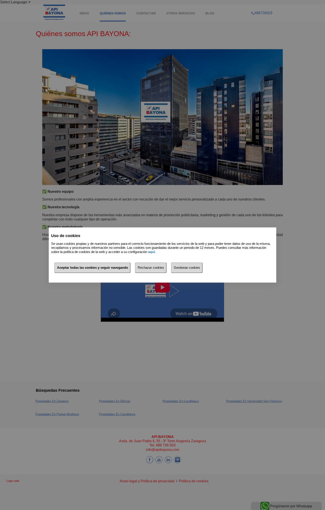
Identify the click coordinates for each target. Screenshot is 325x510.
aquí (151, 252)
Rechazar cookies (151, 268)
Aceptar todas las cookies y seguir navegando (92, 268)
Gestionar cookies (187, 268)
